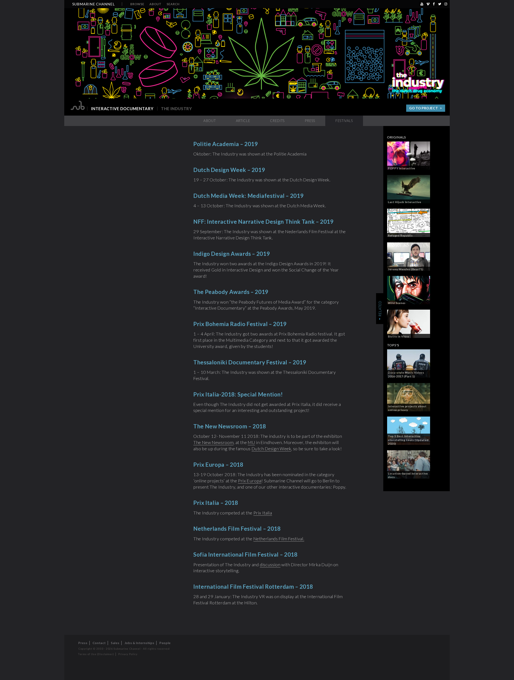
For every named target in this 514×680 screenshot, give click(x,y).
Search (173, 4)
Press (310, 121)
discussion (270, 564)
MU (251, 442)
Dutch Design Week (271, 448)
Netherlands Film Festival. (278, 538)
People (165, 643)
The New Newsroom (213, 442)
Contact (99, 643)
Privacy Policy (128, 654)
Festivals (344, 121)
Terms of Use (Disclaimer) (96, 654)
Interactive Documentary (122, 108)
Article (243, 121)
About (155, 4)
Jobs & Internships (139, 643)
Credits (277, 121)
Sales (115, 643)
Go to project (423, 108)
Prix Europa (249, 480)
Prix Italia (262, 512)
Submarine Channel (93, 4)
